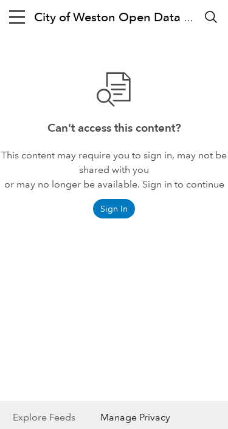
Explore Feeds (44, 417)
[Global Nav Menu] (17, 17)
